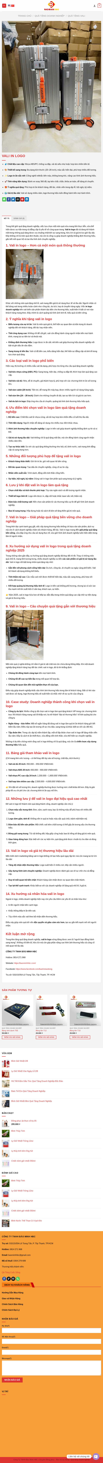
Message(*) (6, 1358)
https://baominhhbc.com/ (25, 963)
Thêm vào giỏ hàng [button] (12, 1037)
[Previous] (2, 1019)
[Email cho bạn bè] (18, 199)
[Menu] (4, 6)
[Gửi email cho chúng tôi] (13, 1279)
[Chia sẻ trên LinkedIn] (27, 199)
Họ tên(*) (5, 1326)
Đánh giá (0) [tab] (19, 218)
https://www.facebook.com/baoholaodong (34, 969)
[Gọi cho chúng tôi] (18, 1279)
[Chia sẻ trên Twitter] (13, 199)
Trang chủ (24, 15)
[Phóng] (5, 149)
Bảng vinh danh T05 (10, 1031)
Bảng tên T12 (41, 1031)
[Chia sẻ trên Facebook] (9, 199)
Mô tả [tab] (6, 218)
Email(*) (5, 1348)
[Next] (101, 1019)
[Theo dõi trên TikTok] (9, 1279)
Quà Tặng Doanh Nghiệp (50, 15)
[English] (9, 6)
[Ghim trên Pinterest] (22, 199)
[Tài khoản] (94, 5)
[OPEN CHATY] (96, 1456)
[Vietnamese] (13, 6)
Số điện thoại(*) (8, 1337)
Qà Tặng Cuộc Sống (11, 1272)
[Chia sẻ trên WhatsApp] (4, 199)
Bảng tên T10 (75, 1031)
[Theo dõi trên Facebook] (4, 1279)
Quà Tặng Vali (76, 15)
